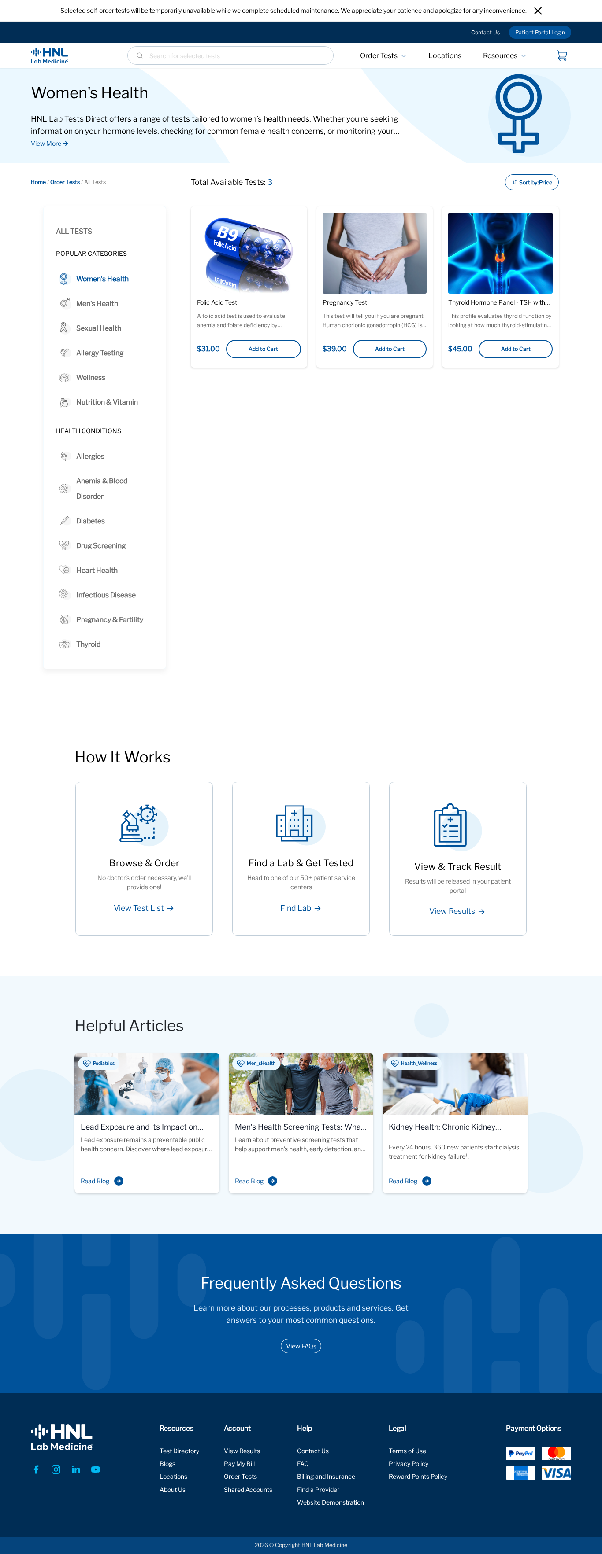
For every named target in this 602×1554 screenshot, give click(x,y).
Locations (444, 56)
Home (38, 182)
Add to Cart (263, 349)
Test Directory (179, 1451)
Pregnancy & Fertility (109, 619)
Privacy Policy (408, 1463)
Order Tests (379, 56)
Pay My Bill (239, 1463)
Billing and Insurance (326, 1476)
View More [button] (47, 143)
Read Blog (95, 1181)
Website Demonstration (330, 1502)
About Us (173, 1489)
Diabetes (90, 521)
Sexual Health (98, 328)
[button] (538, 11)
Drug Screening (101, 545)
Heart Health (97, 570)
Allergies (90, 456)
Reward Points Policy (418, 1476)
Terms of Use (407, 1451)
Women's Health (102, 279)
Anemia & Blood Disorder (101, 489)
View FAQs (301, 1346)
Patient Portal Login (540, 32)
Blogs (167, 1463)
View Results (242, 1451)
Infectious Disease (106, 595)
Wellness (90, 377)
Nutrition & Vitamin (107, 402)
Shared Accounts (248, 1489)
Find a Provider (318, 1489)
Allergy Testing (99, 353)
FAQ (303, 1463)
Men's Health (97, 303)
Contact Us (485, 32)
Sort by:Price (535, 182)
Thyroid (88, 644)
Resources (500, 56)
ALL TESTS (74, 231)
